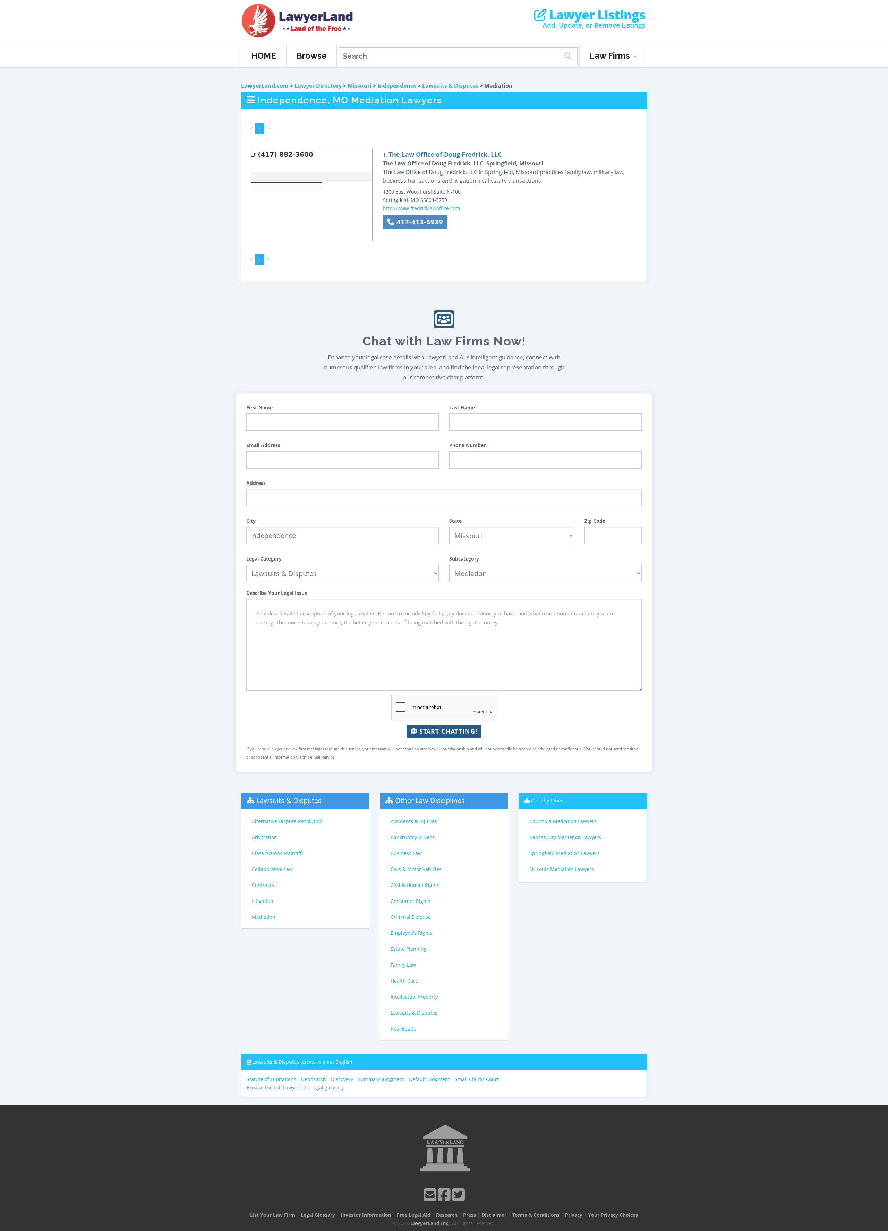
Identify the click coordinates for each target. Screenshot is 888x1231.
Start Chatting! (447, 731)
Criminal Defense (411, 917)
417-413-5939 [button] (418, 221)
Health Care (404, 980)
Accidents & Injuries (414, 821)
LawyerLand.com (265, 85)
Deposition (313, 1079)
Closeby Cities (547, 800)
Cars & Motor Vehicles (416, 869)
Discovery (342, 1079)
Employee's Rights (412, 933)
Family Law (403, 964)
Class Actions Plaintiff (277, 853)
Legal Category (264, 558)
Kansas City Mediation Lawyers (565, 837)
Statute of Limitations (271, 1079)
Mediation (263, 917)
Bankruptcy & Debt (412, 837)
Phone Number (467, 445)
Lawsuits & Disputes (450, 85)
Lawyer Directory (318, 85)
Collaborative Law (272, 869)
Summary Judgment (381, 1079)
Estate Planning (409, 949)
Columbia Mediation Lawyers (563, 821)
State (455, 521)
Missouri (360, 85)
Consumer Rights (410, 901)
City (251, 521)
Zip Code (594, 521)
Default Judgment (429, 1079)
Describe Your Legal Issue (276, 593)
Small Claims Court (477, 1079)
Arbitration (264, 837)
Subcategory (464, 558)
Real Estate (403, 1028)
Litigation (262, 901)
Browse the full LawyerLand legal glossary (295, 1087)
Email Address (263, 445)
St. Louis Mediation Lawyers (561, 869)
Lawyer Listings (595, 15)
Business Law (406, 853)
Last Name (462, 407)
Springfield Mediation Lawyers (564, 853)
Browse (311, 56)
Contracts (263, 885)
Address (256, 483)
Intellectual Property (414, 996)
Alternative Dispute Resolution (287, 821)
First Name (259, 407)
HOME (263, 56)
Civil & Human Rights (415, 885)
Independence (396, 85)
